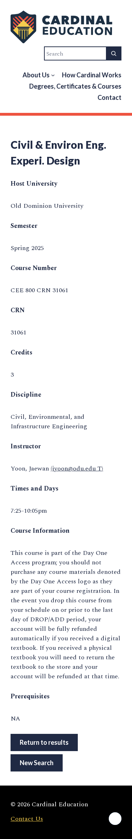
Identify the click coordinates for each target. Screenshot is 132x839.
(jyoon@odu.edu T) (77, 468)
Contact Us (27, 819)
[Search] (113, 53)
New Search (37, 763)
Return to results (44, 742)
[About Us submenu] (53, 75)
